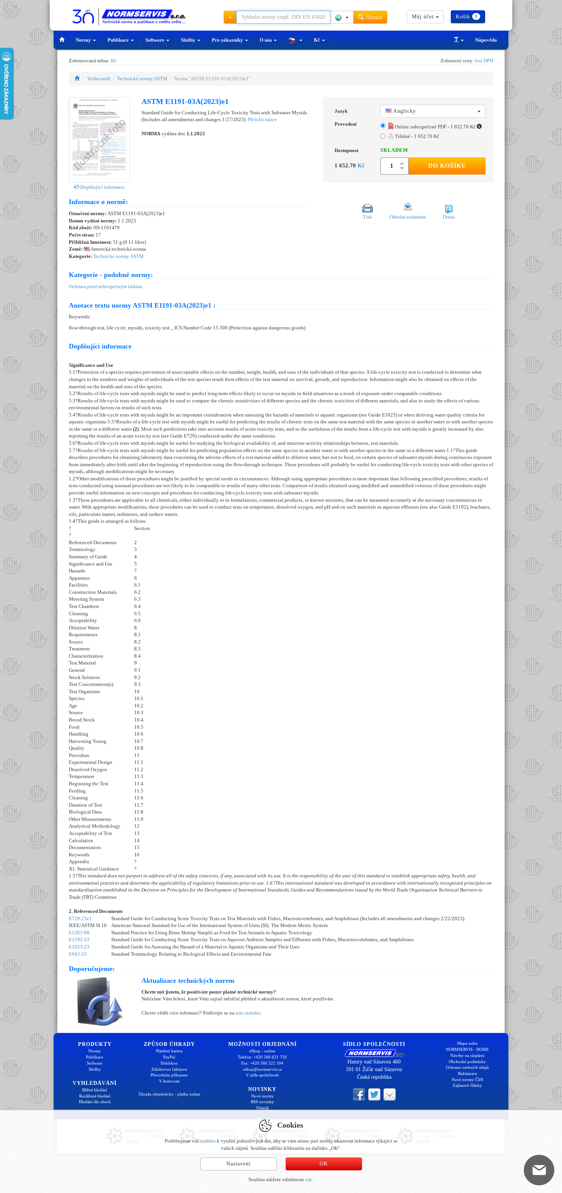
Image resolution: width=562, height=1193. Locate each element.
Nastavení (238, 1164)
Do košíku (447, 165)
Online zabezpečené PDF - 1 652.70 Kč (435, 127)
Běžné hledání (94, 1090)
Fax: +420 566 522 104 (262, 1063)
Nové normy (262, 1096)
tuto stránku (248, 1013)
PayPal (169, 1057)
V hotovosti (169, 1081)
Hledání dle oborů (95, 1101)
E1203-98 (79, 932)
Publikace (118, 40)
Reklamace (467, 1073)
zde (308, 1179)
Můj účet (424, 16)
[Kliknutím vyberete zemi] (342, 17)
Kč (317, 40)
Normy (84, 40)
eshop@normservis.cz (262, 1069)
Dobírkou (169, 1063)
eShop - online (262, 1051)
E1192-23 (79, 939)
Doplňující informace (102, 187)
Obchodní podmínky (467, 1061)
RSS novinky (262, 1101)
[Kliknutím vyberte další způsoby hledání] (230, 17)
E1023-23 (79, 947)
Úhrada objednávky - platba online (169, 1094)
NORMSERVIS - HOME (467, 1049)
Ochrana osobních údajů (467, 1067)
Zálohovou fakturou (169, 1069)
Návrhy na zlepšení (467, 1055)
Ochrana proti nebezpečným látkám (105, 286)
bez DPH (484, 60)
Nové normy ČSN (467, 1079)
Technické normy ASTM (142, 78)
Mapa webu (467, 1043)
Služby (189, 40)
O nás (266, 40)
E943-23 (78, 954)
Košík (467, 16)
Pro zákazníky (228, 40)
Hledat (373, 17)
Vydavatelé (98, 78)
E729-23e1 (80, 918)
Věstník (262, 1107)
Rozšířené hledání (94, 1096)
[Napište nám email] (389, 1094)
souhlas (208, 1141)
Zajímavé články (467, 1085)
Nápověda (486, 40)
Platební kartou (169, 1051)
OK (324, 1164)
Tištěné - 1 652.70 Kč (416, 136)
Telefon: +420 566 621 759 (262, 1057)
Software (155, 40)
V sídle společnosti (262, 1075)
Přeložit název (262, 119)
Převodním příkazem (169, 1075)
